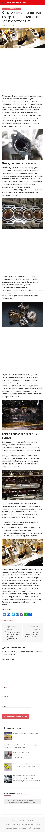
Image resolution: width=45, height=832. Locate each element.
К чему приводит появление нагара (23, 802)
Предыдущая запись (13, 633)
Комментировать (8, 620)
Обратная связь (34, 828)
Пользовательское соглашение (16, 828)
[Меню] (3, 3)
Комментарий (8, 659)
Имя (4, 687)
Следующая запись (31, 632)
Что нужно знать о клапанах (21, 800)
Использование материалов (23, 824)
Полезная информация (11, 9)
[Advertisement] (22, 72)
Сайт (4, 706)
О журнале (8, 824)
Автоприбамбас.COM (15, 2)
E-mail (5, 697)
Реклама (38, 824)
